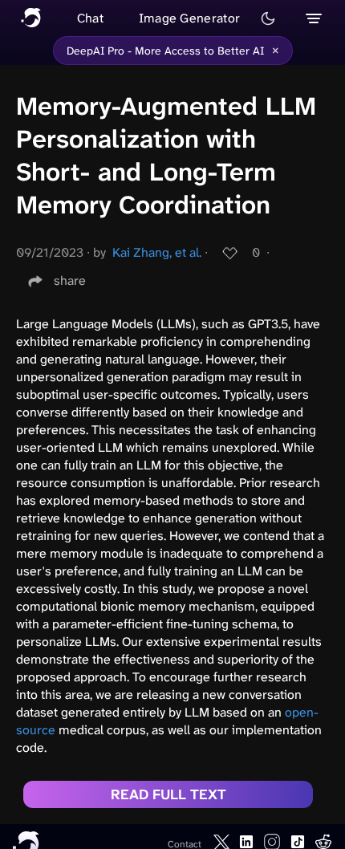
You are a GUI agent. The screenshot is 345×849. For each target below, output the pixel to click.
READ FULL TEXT (168, 794)
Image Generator (190, 18)
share (70, 280)
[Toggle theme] (268, 18)
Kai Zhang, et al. (156, 252)
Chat (90, 18)
